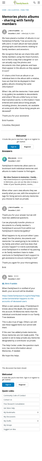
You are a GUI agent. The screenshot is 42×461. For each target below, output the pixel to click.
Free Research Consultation (14, 404)
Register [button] (27, 147)
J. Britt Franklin (13, 31)
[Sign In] (39, 2)
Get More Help (9, 408)
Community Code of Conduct (15, 395)
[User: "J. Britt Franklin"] (4, 32)
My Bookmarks (21, 412)
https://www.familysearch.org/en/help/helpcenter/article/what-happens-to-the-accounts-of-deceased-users (21, 298)
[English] (21, 2)
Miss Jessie (12, 158)
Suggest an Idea (10, 429)
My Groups (8, 425)
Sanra (10, 276)
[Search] (34, 2)
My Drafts (21, 421)
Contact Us (8, 400)
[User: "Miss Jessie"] (4, 159)
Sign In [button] (13, 147)
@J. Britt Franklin (9, 283)
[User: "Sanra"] (4, 277)
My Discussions (9, 417)
